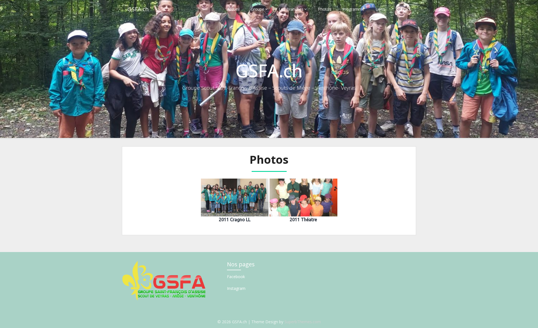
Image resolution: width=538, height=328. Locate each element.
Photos (324, 9)
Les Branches (291, 9)
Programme (353, 9)
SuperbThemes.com (302, 321)
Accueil (233, 9)
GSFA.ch (138, 9)
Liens (380, 9)
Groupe (257, 9)
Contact (403, 9)
